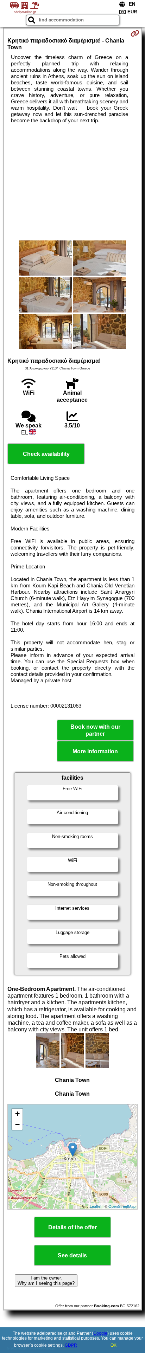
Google (100, 1333)
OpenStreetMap (121, 1206)
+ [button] (17, 1113)
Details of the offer (72, 1227)
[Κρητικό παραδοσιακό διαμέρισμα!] (45, 258)
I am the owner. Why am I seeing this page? (46, 1280)
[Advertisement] (72, 182)
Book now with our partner (95, 730)
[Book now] (135, 33)
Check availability (46, 454)
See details (72, 1255)
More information (95, 751)
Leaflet (95, 1206)
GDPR (71, 1345)
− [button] (17, 1124)
